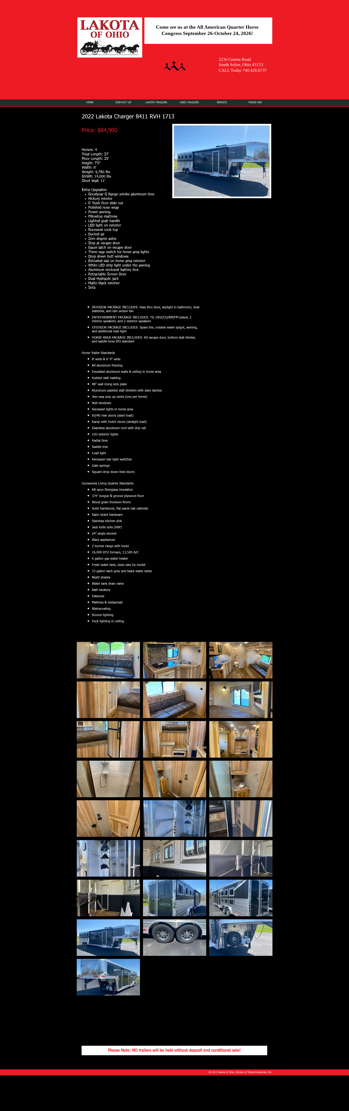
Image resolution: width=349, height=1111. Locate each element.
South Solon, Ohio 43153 (241, 64)
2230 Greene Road (235, 59)
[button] (108, 660)
